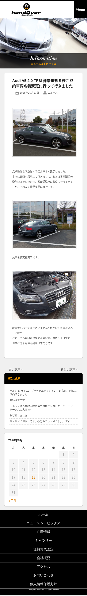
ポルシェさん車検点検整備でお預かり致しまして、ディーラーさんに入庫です (43, 408)
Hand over (26, 9)
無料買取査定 (43, 549)
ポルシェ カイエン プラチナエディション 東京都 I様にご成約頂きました (43, 392)
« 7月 (12, 501)
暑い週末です (17, 400)
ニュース (53, 92)
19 (33, 477)
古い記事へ (16, 369)
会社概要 (43, 558)
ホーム (43, 514)
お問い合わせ (43, 575)
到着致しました (18, 415)
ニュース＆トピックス (43, 523)
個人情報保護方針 (43, 584)
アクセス (43, 566)
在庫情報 (43, 532)
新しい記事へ (69, 369)
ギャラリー (43, 540)
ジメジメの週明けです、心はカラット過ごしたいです (40, 421)
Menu (80, 9)
